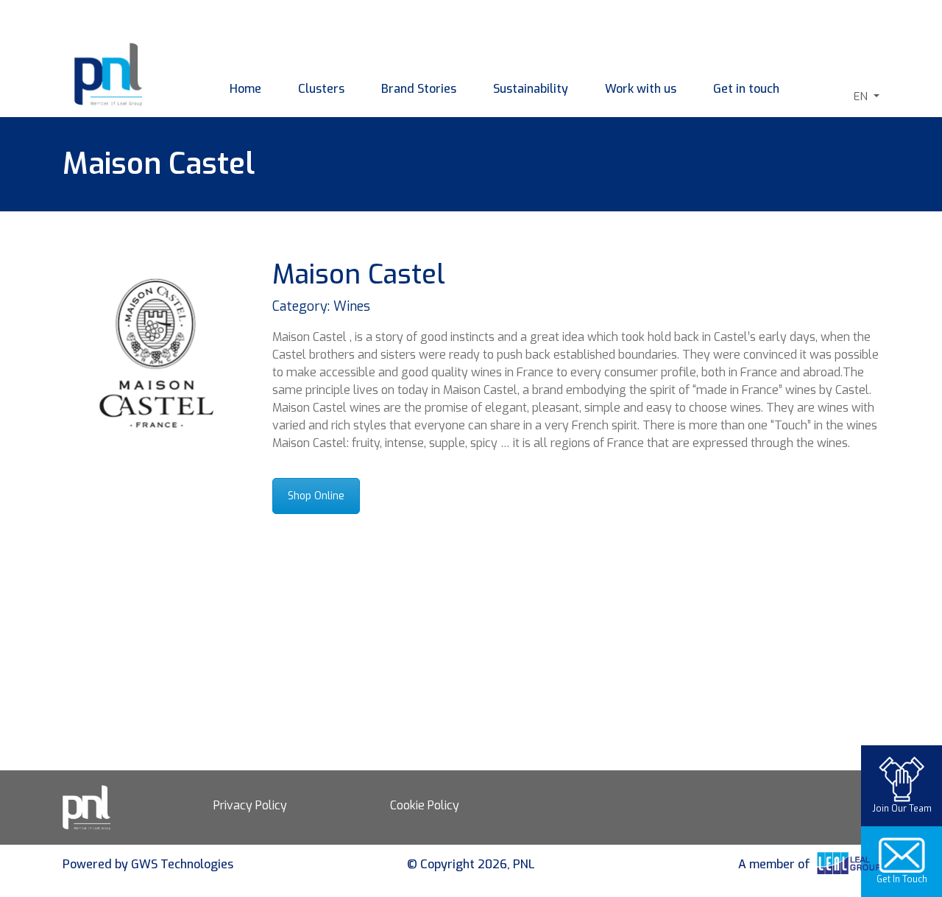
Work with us (640, 88)
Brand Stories (418, 88)
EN (862, 96)
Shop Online (316, 496)
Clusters (321, 88)
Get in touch (746, 88)
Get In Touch (902, 879)
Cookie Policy (424, 805)
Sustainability (530, 88)
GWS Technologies (182, 864)
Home (245, 88)
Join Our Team (902, 809)
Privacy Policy (250, 805)
